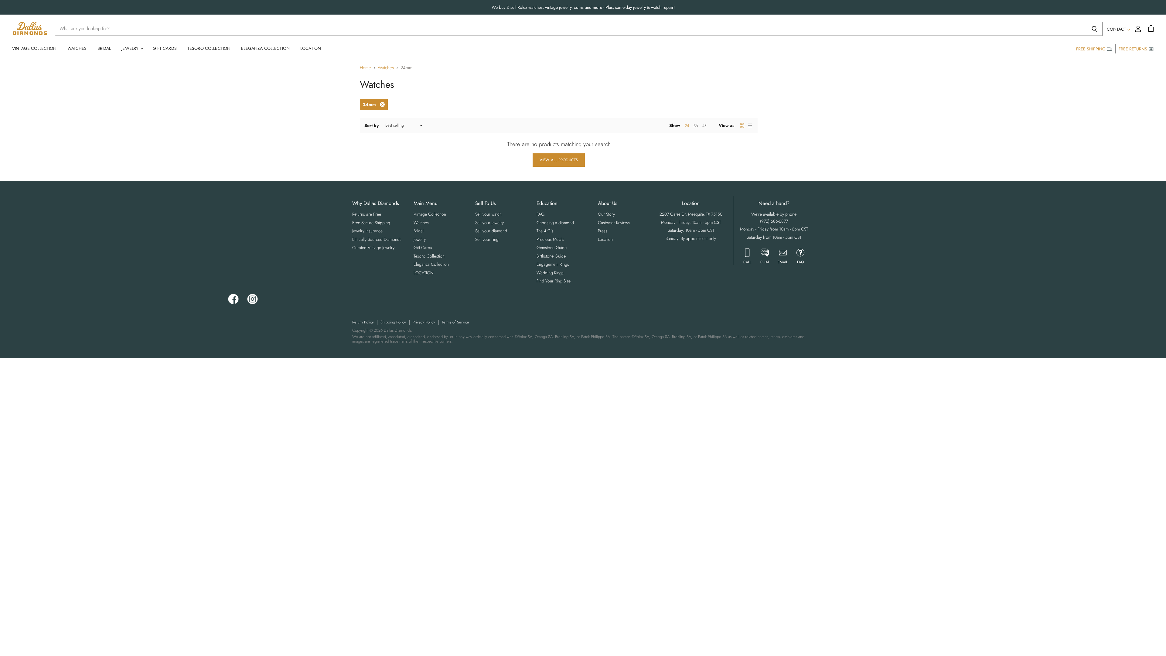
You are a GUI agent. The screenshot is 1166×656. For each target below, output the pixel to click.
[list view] (750, 125)
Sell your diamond (491, 231)
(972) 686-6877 (774, 221)
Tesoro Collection (208, 48)
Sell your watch (488, 214)
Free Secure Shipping (371, 223)
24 (687, 125)
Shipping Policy (393, 322)
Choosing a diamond (555, 223)
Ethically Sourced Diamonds (376, 239)
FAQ (540, 214)
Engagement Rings (553, 264)
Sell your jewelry (489, 223)
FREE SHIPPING (1091, 49)
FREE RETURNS (1133, 49)
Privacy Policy (424, 322)
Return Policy (363, 322)
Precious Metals (550, 239)
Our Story (606, 214)
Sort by (371, 125)
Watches (77, 48)
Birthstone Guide (551, 256)
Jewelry (130, 48)
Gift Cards (164, 48)
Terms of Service (455, 322)
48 (704, 125)
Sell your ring (487, 239)
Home (365, 67)
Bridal (104, 48)
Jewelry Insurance (367, 231)
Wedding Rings (550, 273)
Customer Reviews (614, 223)
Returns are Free (366, 214)
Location (605, 239)
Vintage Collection (34, 48)
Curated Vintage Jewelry (373, 247)
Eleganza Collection (265, 48)
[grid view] (742, 125)
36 (696, 125)
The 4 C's (545, 231)
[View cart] (1151, 29)
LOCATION (310, 48)
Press (602, 231)
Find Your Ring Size (554, 281)
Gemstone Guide (552, 247)
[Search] (1094, 29)
